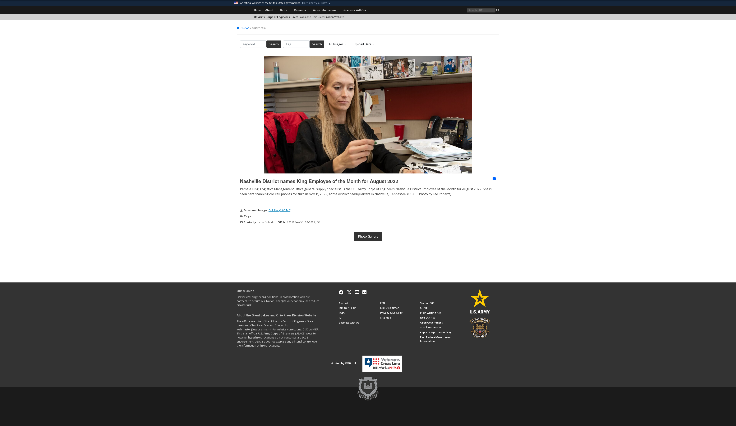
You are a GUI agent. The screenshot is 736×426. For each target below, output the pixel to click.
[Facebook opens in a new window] (341, 292)
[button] (316, 3)
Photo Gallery (368, 236)
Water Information (325, 10)
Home (257, 10)
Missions (300, 10)
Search (274, 44)
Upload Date (362, 44)
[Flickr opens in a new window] (364, 292)
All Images (336, 44)
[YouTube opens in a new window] (357, 292)
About (269, 10)
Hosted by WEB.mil (343, 363)
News (284, 10)
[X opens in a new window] (349, 292)
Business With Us (354, 10)
